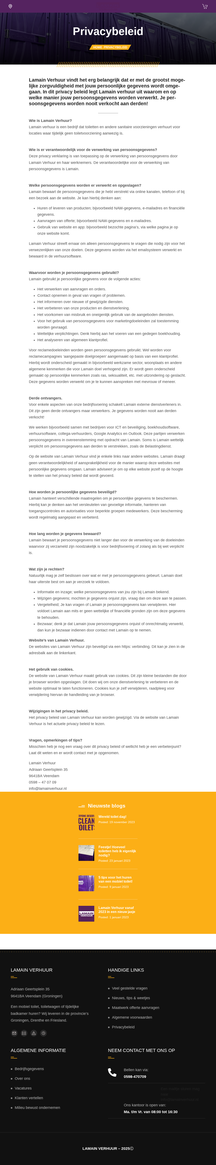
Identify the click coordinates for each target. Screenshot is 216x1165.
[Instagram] (24, 1033)
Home (97, 47)
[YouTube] (43, 1033)
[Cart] (205, 7)
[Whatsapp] (34, 1033)
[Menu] (10, 6)
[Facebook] (14, 1033)
